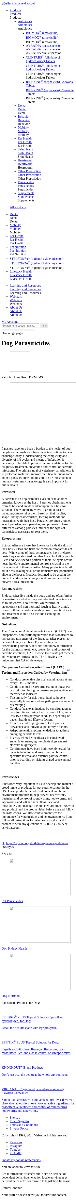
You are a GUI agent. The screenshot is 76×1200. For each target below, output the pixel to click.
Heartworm (25, 160)
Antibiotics (25, 21)
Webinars (16, 296)
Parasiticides (26, 182)
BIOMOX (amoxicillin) (42, 33)
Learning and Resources (25, 285)
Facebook (16, 1142)
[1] (3, 843)
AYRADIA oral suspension (43, 45)
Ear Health (25, 138)
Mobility (23, 127)
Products (15, 10)
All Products (18, 207)
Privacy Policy (19, 1128)
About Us (16, 307)
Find (44, 325)
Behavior (24, 116)
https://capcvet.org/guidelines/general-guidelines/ (37, 843)
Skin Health (25, 149)
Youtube (15, 1149)
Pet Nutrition (18, 247)
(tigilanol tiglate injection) (36, 258)
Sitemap (15, 1117)
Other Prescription (29, 171)
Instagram (16, 1146)
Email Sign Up (19, 1121)
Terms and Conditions (24, 1125)
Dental (22, 105)
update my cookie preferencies (21, 1160)
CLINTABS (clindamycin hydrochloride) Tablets (43, 59)
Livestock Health (21, 271)
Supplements (26, 193)
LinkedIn (15, 1153)
